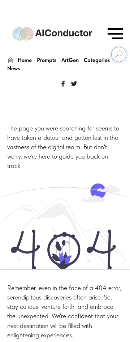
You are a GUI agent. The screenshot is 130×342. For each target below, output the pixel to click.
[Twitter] (74, 83)
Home (25, 60)
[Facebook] (63, 83)
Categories (97, 60)
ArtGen (70, 60)
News (13, 68)
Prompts (46, 60)
